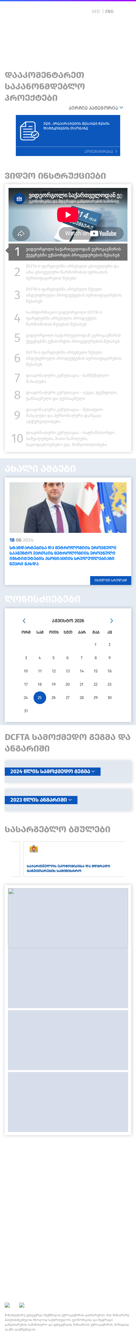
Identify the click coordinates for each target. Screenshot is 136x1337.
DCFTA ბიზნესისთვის (51, 42)
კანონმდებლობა (68, 1188)
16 (110, 671)
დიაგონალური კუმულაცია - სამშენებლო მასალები (67, 378)
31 (26, 710)
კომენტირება (99, 151)
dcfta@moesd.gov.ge (68, 1268)
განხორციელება (68, 1172)
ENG (109, 11)
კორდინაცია (68, 1180)
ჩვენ (68, 1147)
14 (82, 671)
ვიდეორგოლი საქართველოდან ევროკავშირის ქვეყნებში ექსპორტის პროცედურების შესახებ (73, 252)
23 (109, 684)
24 (26, 697)
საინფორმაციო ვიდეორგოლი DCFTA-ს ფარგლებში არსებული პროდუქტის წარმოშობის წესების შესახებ (64, 318)
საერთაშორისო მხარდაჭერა (68, 1196)
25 (40, 697)
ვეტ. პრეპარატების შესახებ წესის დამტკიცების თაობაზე (76, 125)
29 (96, 697)
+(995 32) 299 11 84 (68, 1255)
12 (54, 671)
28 (82, 697)
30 (110, 697)
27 (68, 697)
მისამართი (68, 1226)
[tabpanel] (68, 531)
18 (40, 684)
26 (54, 697)
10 (26, 671)
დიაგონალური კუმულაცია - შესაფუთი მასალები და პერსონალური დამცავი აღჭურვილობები (64, 415)
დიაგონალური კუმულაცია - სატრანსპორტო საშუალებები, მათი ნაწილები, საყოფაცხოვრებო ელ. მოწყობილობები (70, 438)
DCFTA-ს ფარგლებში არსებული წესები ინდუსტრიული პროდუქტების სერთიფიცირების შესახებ (73, 295)
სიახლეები (68, 1155)
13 (68, 671)
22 (95, 684)
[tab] (68, 252)
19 (54, 684)
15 (96, 671)
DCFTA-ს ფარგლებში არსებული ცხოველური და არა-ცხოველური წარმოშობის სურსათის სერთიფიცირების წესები (72, 272)
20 (67, 684)
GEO (96, 11)
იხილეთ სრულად (111, 580)
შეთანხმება (68, 1163)
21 (81, 684)
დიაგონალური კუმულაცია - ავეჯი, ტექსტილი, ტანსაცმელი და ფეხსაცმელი (71, 395)
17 (26, 684)
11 (40, 671)
